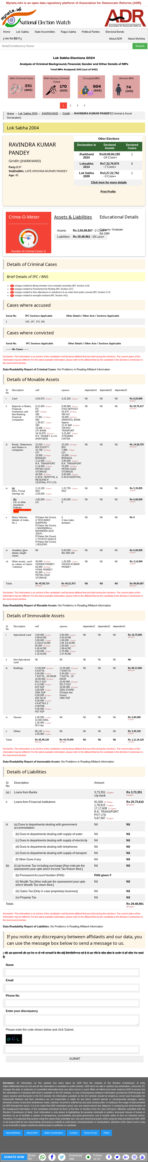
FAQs (106, 1133)
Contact (73, 1133)
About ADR (115, 38)
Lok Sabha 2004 (28, 113)
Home (6, 31)
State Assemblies (44, 31)
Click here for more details (109, 182)
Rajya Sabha (68, 31)
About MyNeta (136, 38)
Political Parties (91, 31)
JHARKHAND (50, 113)
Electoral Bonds (115, 31)
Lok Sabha (22, 31)
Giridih (66, 113)
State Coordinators (53, 1133)
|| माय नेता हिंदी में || (12, 38)
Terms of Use (90, 1133)
